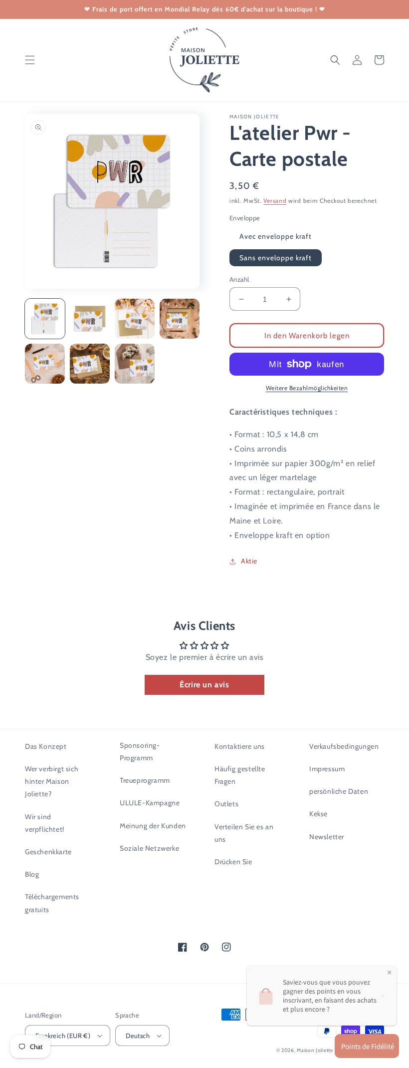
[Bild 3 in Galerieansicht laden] (135, 319)
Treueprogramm (145, 780)
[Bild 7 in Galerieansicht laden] (135, 364)
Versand (274, 200)
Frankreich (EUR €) (62, 1036)
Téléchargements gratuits (52, 903)
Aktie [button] (249, 560)
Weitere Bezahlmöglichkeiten (307, 388)
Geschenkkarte (48, 851)
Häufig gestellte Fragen (239, 775)
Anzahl (239, 279)
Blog (32, 874)
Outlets (226, 803)
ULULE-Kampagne (150, 802)
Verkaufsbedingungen (344, 746)
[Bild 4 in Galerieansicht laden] (180, 319)
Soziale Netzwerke (149, 848)
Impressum (327, 768)
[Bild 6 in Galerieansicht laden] (90, 364)
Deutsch (138, 1036)
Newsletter (326, 836)
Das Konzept (46, 746)
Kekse (318, 813)
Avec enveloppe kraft (275, 236)
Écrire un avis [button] (204, 684)
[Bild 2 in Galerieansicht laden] (90, 319)
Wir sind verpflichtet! (44, 823)
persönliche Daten (338, 791)
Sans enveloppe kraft (275, 257)
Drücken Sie (233, 861)
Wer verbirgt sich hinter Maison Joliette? (51, 781)
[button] (30, 60)
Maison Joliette (315, 1050)
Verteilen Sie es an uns (243, 833)
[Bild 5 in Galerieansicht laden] (45, 364)
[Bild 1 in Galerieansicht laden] (45, 319)
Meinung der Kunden (153, 825)
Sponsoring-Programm (140, 751)
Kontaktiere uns (239, 746)
